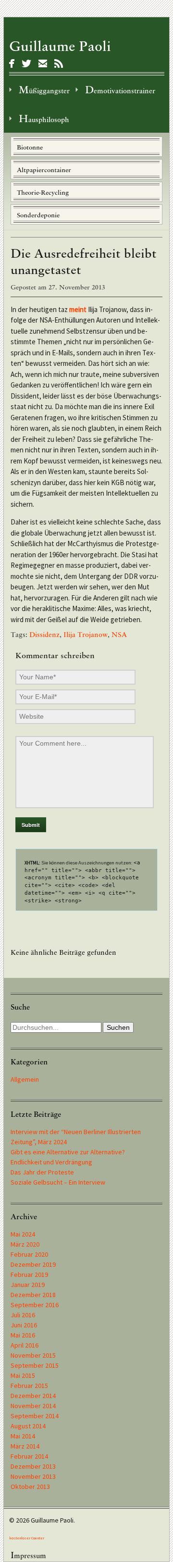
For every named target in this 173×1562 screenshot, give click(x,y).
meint (77, 309)
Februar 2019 (29, 1274)
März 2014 (25, 1446)
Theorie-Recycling (43, 192)
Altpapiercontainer (44, 170)
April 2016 (24, 1345)
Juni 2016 (24, 1325)
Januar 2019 (28, 1284)
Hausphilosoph (44, 118)
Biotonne (30, 147)
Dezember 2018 (33, 1294)
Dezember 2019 (33, 1264)
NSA (119, 634)
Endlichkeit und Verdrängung (51, 1162)
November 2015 (33, 1355)
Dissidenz (44, 634)
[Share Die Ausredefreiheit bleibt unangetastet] (11, 63)
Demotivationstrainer (120, 90)
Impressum (28, 1555)
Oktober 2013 (30, 1486)
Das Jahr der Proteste (42, 1172)
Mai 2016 (23, 1335)
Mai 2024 (23, 1234)
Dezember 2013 (33, 1466)
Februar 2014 (29, 1456)
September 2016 (35, 1304)
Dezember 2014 (33, 1395)
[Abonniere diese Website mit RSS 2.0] (58, 63)
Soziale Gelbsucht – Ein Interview (58, 1182)
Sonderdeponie (38, 215)
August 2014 (28, 1426)
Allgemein (25, 1079)
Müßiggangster (44, 90)
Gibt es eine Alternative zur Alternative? (68, 1152)
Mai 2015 (23, 1375)
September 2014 (35, 1416)
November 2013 (33, 1476)
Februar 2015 (29, 1385)
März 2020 (25, 1244)
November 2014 (33, 1405)
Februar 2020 (29, 1254)
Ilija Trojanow (85, 634)
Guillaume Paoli (60, 46)
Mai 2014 (23, 1436)
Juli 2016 (23, 1315)
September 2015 (35, 1365)
